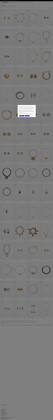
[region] (27, 111)
